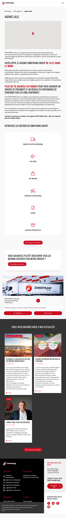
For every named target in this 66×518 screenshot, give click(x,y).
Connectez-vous (54, 486)
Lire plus (9, 393)
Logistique (18, 336)
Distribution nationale (12, 482)
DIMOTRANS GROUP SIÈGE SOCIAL (54, 464)
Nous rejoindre (27, 501)
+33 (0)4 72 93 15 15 (53, 472)
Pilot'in (3, 510)
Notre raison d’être (9, 501)
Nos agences (18, 11)
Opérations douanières (13, 485)
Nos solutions (27, 471)
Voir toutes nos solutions (33, 242)
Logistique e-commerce (13, 490)
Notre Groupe (7, 497)
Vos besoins (6, 471)
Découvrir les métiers (30, 475)
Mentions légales (28, 505)
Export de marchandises (13, 480)
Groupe (9, 399)
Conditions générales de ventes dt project (11, 509)
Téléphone (19, 313)
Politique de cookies (13, 507)
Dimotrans (8, 11)
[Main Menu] (63, 3)
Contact (49, 313)
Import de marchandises (10, 476)
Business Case (10, 336)
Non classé (39, 336)
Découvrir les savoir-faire (31, 477)
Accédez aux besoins (18, 264)
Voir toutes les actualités (33, 450)
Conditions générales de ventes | (25, 507)
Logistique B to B (11, 487)
